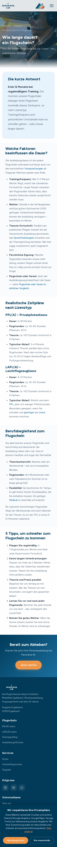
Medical (13, 500)
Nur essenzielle (42, 840)
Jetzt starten (28, 664)
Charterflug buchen (12, 764)
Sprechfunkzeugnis (24, 237)
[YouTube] (13, 787)
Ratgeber (18, 26)
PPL (11, 404)
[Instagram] (5, 787)
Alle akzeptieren (15, 840)
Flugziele (6, 769)
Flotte (5, 759)
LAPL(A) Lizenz (9, 731)
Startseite (6, 26)
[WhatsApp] (22, 787)
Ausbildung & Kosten (12, 742)
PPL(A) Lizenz (8, 726)
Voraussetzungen (33, 168)
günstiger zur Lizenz (34, 412)
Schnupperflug (9, 737)
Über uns (6, 803)
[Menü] (51, 5)
